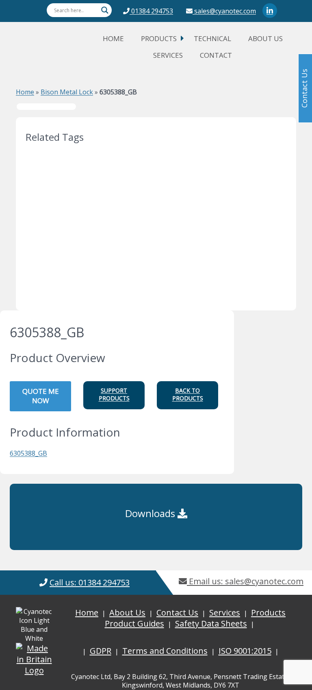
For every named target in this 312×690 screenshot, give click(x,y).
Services (168, 55)
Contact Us (177, 612)
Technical (212, 38)
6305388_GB (28, 453)
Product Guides (134, 623)
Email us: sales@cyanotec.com (245, 581)
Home (113, 38)
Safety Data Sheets (211, 623)
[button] (114, 395)
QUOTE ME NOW (40, 395)
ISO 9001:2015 (245, 650)
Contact (216, 55)
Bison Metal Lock (67, 91)
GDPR (100, 650)
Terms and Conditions (165, 650)
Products (159, 38)
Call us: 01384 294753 (90, 582)
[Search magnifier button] (104, 10)
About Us (265, 38)
